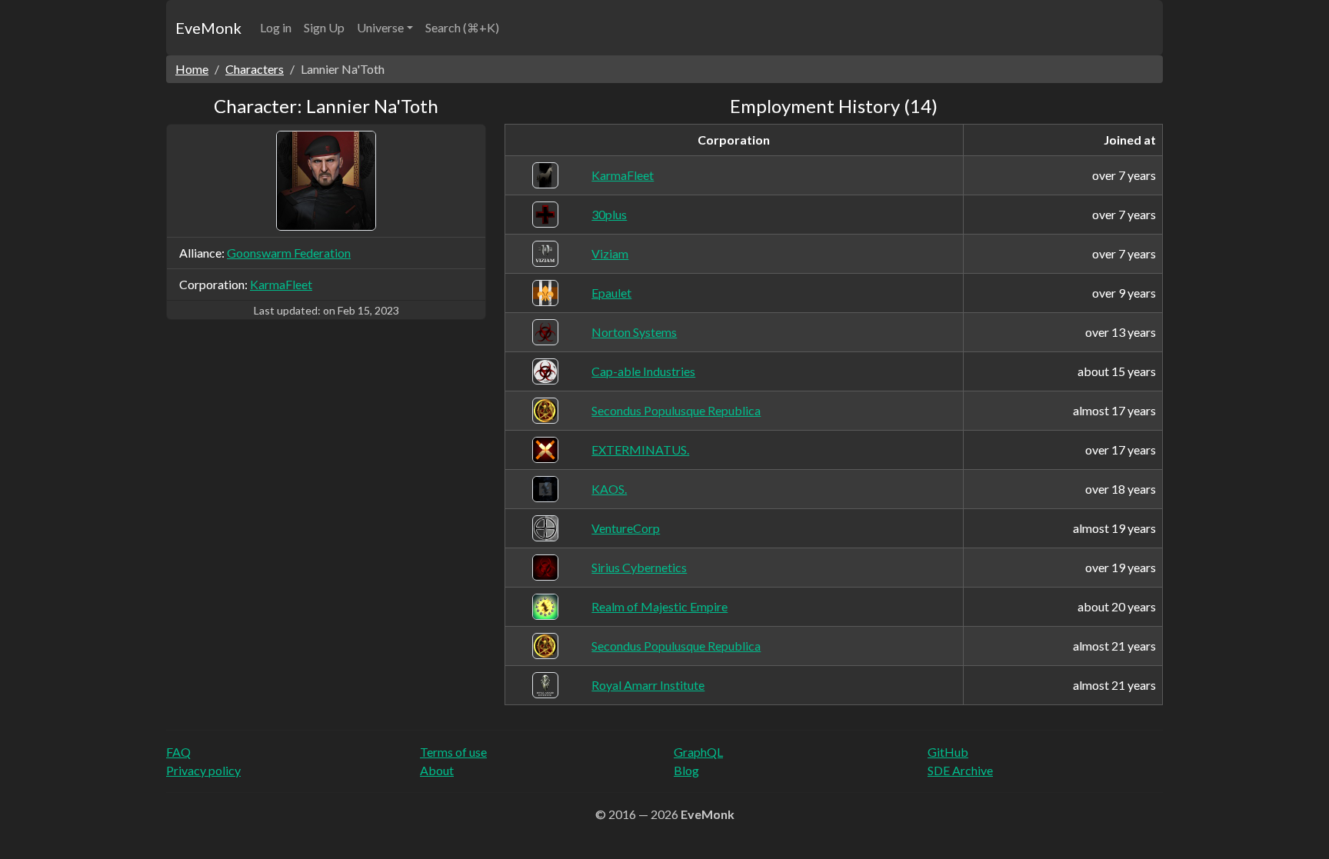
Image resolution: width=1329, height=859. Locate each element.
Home (191, 69)
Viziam (609, 253)
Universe (380, 27)
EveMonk (208, 27)
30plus (609, 214)
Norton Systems (634, 332)
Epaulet (611, 292)
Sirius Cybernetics (639, 567)
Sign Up (324, 27)
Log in (275, 27)
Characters (254, 69)
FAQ (178, 751)
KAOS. (609, 488)
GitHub (948, 751)
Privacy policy (203, 770)
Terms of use (453, 751)
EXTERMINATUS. (640, 449)
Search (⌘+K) (462, 27)
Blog (686, 770)
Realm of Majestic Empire (659, 606)
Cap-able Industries (643, 371)
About (437, 770)
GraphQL (698, 751)
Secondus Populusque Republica (676, 410)
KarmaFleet (281, 284)
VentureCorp (625, 528)
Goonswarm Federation (289, 252)
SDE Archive (960, 770)
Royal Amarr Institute (647, 685)
